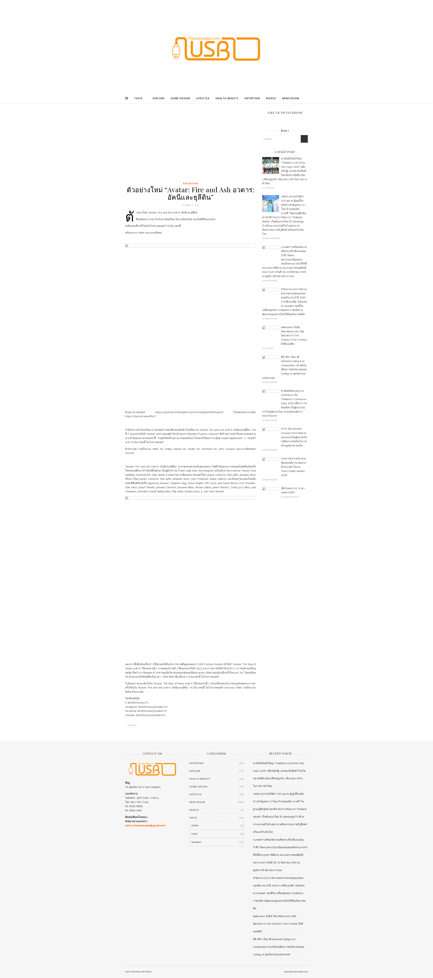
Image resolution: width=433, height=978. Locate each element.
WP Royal (146, 971)
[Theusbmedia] (216, 49)
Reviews (196, 842)
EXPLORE (159, 98)
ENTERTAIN (252, 98)
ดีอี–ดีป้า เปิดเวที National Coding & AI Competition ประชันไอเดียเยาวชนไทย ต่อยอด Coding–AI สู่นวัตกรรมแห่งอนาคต (278, 946)
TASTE (138, 98)
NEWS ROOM (290, 98)
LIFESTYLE (203, 98)
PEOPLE (271, 98)
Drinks (195, 825)
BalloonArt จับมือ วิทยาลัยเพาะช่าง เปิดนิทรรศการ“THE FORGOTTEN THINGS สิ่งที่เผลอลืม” (278, 923)
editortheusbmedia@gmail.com (145, 825)
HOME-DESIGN (180, 98)
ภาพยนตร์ (131, 725)
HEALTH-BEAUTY (227, 98)
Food (194, 833)
